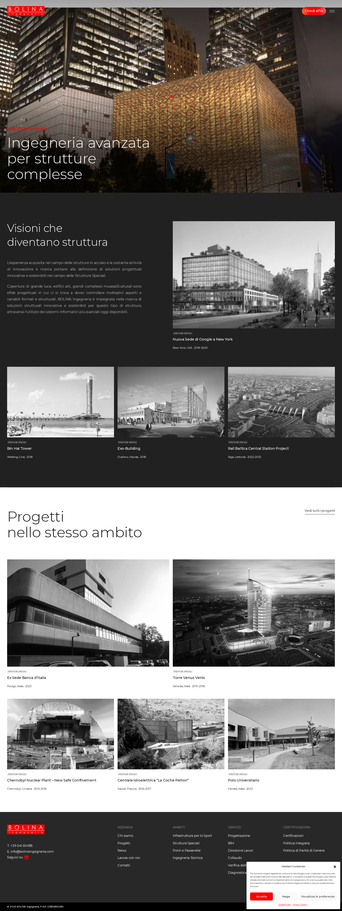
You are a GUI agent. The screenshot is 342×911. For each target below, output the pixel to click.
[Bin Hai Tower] (60, 413)
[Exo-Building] (171, 413)
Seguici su (15, 857)
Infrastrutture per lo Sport (192, 836)
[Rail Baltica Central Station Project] (281, 413)
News (122, 850)
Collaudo (235, 858)
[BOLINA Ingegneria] (26, 11)
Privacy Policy (300, 904)
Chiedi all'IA (314, 11)
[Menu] (332, 11)
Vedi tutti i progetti (320, 511)
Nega (286, 896)
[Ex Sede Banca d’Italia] (88, 623)
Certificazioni (293, 836)
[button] (335, 866)
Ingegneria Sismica (188, 858)
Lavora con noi (129, 858)
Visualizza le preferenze (318, 896)
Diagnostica (237, 873)
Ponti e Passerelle (187, 850)
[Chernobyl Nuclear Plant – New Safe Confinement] (60, 745)
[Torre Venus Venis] (254, 623)
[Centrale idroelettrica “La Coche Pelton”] (171, 745)
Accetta (261, 896)
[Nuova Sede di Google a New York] (254, 285)
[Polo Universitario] (281, 745)
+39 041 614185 (21, 846)
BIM (231, 843)
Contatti (124, 865)
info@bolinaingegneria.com (32, 852)
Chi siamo (125, 836)
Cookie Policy (284, 904)
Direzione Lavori (240, 850)
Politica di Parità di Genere (304, 850)
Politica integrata (296, 843)
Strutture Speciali (186, 843)
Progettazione (239, 836)
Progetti (124, 843)
